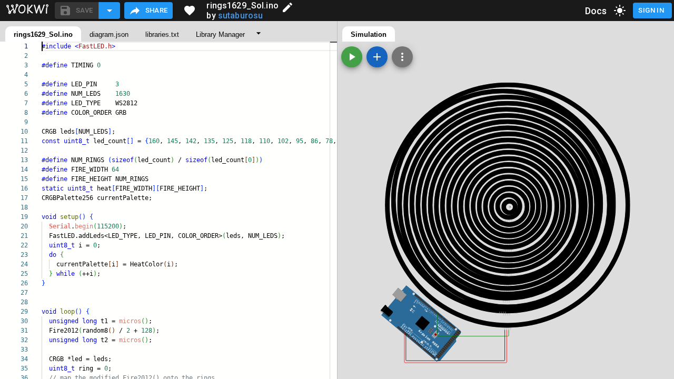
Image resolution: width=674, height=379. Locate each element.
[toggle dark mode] (620, 10)
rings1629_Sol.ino (43, 34)
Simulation (368, 34)
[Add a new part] (377, 56)
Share (156, 10)
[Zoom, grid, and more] (402, 56)
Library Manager (220, 34)
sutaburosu (240, 16)
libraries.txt (162, 34)
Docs (596, 10)
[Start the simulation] (351, 56)
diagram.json (109, 34)
